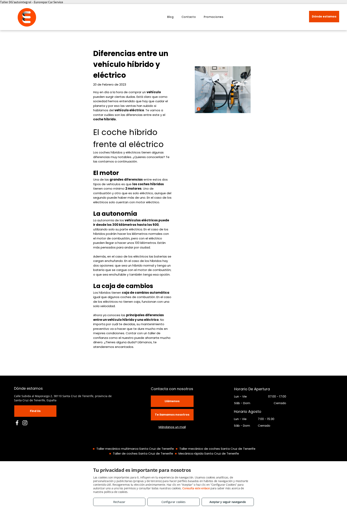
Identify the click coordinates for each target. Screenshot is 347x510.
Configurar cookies (173, 502)
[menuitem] (170, 17)
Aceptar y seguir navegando (227, 502)
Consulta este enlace (196, 488)
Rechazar (119, 502)
